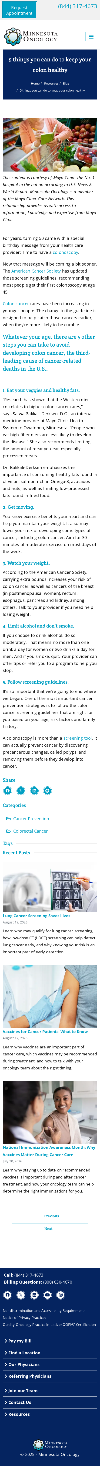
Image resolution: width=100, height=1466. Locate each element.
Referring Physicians (29, 1376)
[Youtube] (47, 1295)
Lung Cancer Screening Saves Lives (36, 915)
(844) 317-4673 (77, 6)
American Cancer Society (36, 271)
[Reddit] (47, 791)
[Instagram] (60, 1295)
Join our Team (22, 1390)
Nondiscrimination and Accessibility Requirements (44, 1310)
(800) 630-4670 (57, 1282)
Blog (66, 83)
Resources (51, 83)
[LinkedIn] (34, 791)
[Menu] (91, 36)
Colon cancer (16, 303)
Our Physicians (23, 1364)
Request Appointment (19, 10)
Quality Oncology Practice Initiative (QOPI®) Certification (49, 1324)
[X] (21, 791)
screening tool (77, 738)
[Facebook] (7, 791)
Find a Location (23, 1353)
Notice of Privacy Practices (24, 1317)
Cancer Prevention (31, 818)
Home (35, 83)
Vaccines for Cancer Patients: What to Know (45, 1031)
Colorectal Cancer (30, 831)
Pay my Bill (19, 1341)
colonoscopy (65, 252)
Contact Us (19, 1402)
